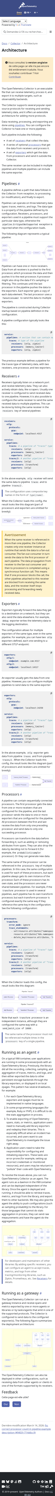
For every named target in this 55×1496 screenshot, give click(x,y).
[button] (27, 12)
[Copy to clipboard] (51, 332)
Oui (6, 1404)
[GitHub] (34, 1481)
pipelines (20, 125)
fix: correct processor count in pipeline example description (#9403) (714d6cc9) (26, 1429)
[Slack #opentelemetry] (42, 1481)
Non (16, 1404)
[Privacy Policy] (50, 1481)
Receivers (42, 1278)
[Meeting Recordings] (3, 1486)
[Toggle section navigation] (50, 32)
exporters (20, 152)
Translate (26, 24)
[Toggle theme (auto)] (36, 12)
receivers (20, 140)
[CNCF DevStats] (46, 1481)
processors (34, 144)
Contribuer (15, 76)
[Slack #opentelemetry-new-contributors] (38, 1481)
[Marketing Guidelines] (47, 1486)
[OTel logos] (19, 1481)
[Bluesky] (7, 1481)
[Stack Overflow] (16, 1481)
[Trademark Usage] (42, 1486)
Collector (16, 43)
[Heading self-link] (18, 183)
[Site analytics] (8, 1486)
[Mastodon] (12, 1481)
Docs (4, 43)
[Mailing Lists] (3, 1481)
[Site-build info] (51, 1486)
